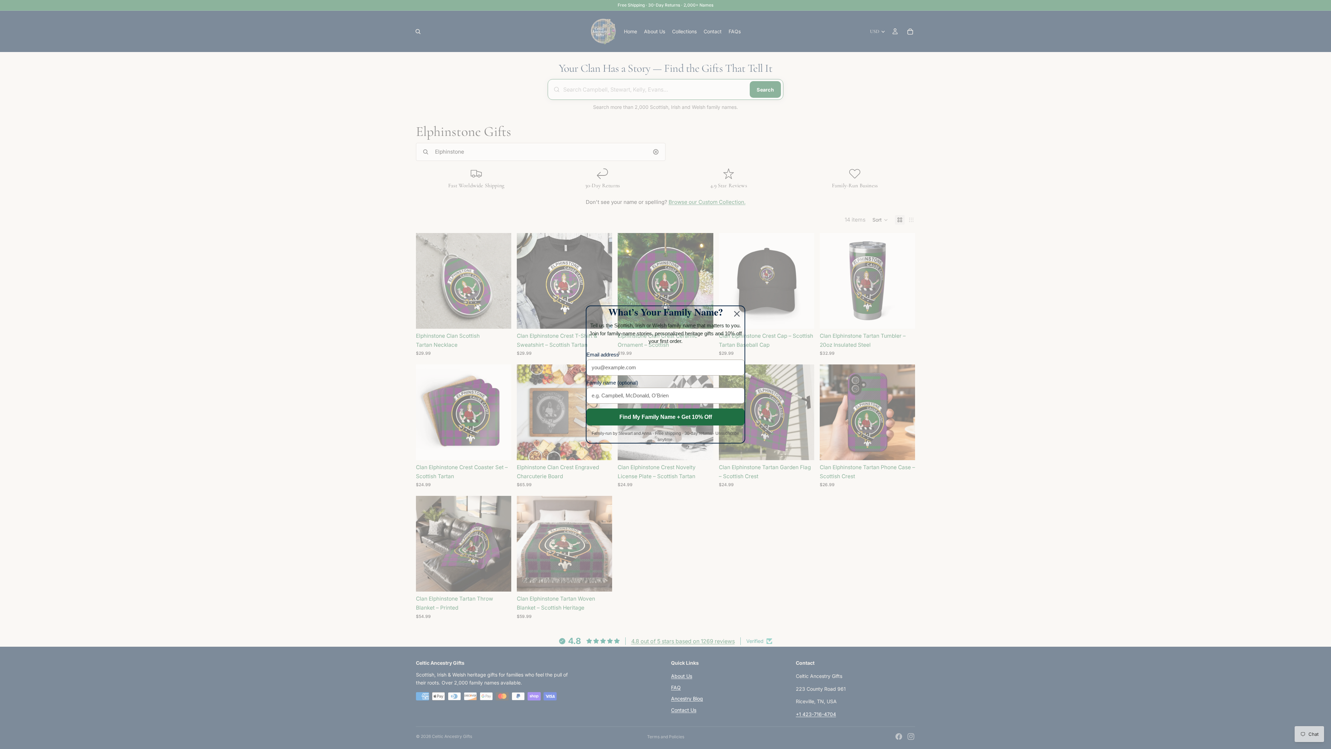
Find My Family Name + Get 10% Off (665, 417)
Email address (602, 355)
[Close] (737, 313)
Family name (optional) (612, 383)
